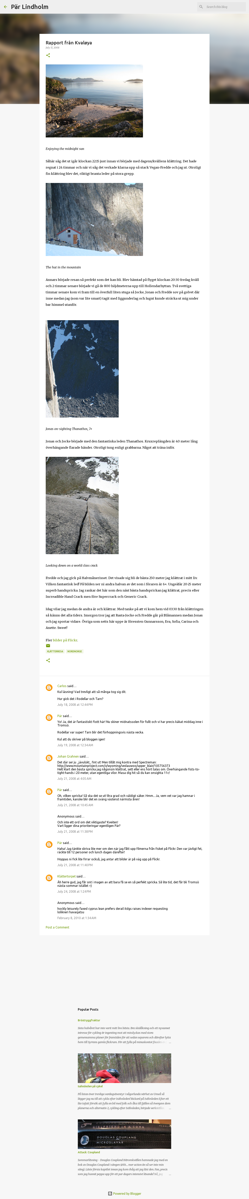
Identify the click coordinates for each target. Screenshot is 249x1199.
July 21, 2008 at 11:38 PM (75, 831)
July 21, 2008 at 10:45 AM (75, 805)
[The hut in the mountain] (94, 255)
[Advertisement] (124, 968)
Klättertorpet (66, 876)
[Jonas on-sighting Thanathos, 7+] (82, 416)
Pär (59, 716)
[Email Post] (48, 647)
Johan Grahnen (68, 756)
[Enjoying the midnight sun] (94, 136)
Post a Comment (57, 927)
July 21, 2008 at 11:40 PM (75, 865)
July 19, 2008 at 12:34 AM (75, 745)
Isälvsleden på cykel (90, 1086)
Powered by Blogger (126, 1193)
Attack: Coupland (89, 1152)
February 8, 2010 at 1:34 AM (76, 918)
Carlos (62, 686)
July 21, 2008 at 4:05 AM (74, 778)
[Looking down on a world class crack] (82, 553)
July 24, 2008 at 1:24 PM (74, 891)
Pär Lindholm (29, 6)
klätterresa (55, 651)
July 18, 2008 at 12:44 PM (75, 704)
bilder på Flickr (65, 640)
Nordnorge (75, 651)
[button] (48, 55)
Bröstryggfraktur (89, 1020)
